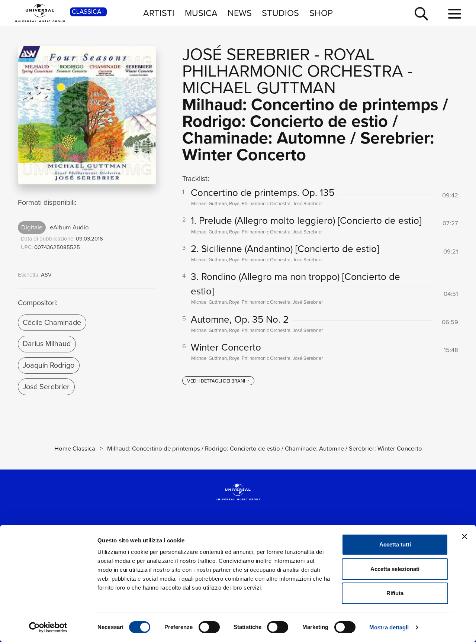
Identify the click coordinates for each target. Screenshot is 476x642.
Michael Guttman (259, 87)
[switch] (209, 627)
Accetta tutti (395, 544)
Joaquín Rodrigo (48, 365)
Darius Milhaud (47, 343)
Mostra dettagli (389, 627)
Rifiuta (394, 593)
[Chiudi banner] (464, 536)
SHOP (321, 12)
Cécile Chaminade (52, 322)
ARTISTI (158, 12)
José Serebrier (46, 386)
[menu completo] (454, 14)
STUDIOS (280, 12)
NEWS (240, 12)
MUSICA (201, 12)
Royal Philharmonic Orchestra (292, 62)
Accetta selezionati (394, 569)
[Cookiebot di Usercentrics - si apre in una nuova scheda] (48, 627)
